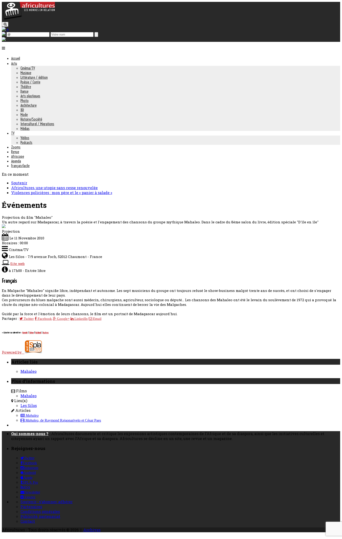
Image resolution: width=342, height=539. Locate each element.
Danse (24, 91)
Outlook (38, 332)
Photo (24, 100)
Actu (14, 63)
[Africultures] (28, 19)
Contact (27, 521)
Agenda (16, 161)
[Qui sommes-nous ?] (4, 39)
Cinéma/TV (27, 68)
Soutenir (19, 182)
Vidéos (24, 138)
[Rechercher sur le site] (5, 24)
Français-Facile (20, 165)
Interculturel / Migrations (37, 124)
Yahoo (31, 332)
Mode (24, 114)
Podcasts (26, 142)
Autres (46, 332)
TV (12, 133)
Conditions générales (40, 511)
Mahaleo (28, 371)
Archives (92, 529)
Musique (25, 72)
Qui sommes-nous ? (29, 433)
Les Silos (28, 405)
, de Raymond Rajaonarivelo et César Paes (63, 420)
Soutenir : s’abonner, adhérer (46, 501)
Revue (15, 151)
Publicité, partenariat (40, 516)
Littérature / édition (34, 77)
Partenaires (31, 506)
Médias (25, 128)
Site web (17, 263)
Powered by (13, 352)
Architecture (28, 105)
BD (22, 110)
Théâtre (25, 86)
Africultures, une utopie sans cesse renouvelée (54, 187)
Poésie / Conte (30, 82)
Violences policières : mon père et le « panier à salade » (61, 192)
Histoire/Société (31, 119)
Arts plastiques (30, 96)
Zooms (15, 147)
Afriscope (17, 156)
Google (24, 332)
